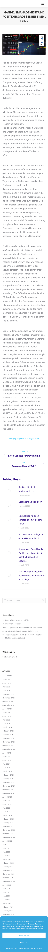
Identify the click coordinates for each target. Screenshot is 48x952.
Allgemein (8, 37)
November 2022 (8, 830)
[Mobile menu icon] (42, 3)
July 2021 (6, 889)
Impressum (38, 948)
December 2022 (8, 826)
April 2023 (6, 812)
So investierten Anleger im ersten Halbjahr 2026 (31, 536)
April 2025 (6, 724)
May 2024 (6, 764)
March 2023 (7, 815)
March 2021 (7, 903)
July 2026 (6, 679)
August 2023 (7, 797)
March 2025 (7, 727)
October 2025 (7, 701)
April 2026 (6, 690)
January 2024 (7, 779)
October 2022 (7, 834)
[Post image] (9, 491)
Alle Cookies (24, 935)
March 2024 (7, 771)
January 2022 (7, 867)
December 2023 (8, 782)
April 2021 (6, 900)
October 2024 (7, 746)
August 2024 (7, 753)
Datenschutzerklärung (25, 948)
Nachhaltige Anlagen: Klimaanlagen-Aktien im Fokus (30, 520)
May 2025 (6, 720)
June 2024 (6, 760)
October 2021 (7, 878)
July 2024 (6, 757)
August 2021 (7, 885)
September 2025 (8, 705)
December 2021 (8, 870)
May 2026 (6, 687)
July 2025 (6, 713)
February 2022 (8, 863)
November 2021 (8, 874)
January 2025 (7, 735)
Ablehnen (24, 942)
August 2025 (7, 709)
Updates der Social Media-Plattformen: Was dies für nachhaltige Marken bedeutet (31, 555)
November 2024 (8, 742)
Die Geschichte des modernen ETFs (27, 489)
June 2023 (6, 804)
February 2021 (8, 907)
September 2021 (8, 881)
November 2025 (8, 698)
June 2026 (6, 683)
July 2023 (6, 801)
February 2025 (8, 731)
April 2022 (6, 856)
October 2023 (7, 790)
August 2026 (7, 676)
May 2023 (6, 808)
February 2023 (8, 819)
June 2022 (6, 848)
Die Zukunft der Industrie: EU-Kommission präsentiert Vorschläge (31, 575)
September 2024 (8, 749)
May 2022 (6, 852)
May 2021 (6, 896)
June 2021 (6, 892)
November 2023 (8, 786)
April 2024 (6, 768)
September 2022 (8, 837)
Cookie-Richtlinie (11, 948)
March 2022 (7, 859)
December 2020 (8, 914)
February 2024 (8, 775)
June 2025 (6, 716)
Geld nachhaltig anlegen (30, 501)
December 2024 (8, 738)
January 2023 (7, 823)
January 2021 (7, 911)
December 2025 (8, 694)
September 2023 (8, 793)
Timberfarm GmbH (9, 657)
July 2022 (6, 845)
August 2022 (7, 841)
